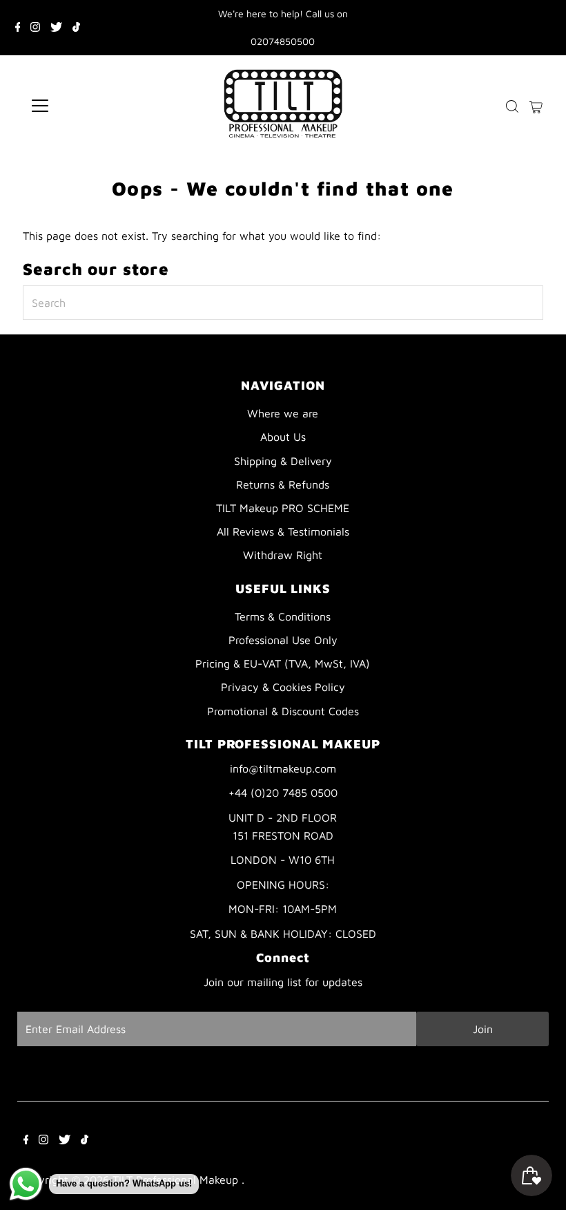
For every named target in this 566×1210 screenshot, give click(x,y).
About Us (283, 437)
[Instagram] (35, 27)
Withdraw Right (282, 555)
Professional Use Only (283, 640)
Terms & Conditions (283, 616)
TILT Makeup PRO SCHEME (282, 508)
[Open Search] (512, 106)
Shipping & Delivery (283, 461)
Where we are (282, 413)
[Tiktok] (76, 27)
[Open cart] (536, 105)
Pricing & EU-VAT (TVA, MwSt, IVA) (282, 663)
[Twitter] (56, 27)
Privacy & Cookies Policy (283, 687)
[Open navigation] (84, 105)
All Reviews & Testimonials (283, 531)
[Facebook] (18, 27)
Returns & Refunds (282, 484)
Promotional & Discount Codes (283, 711)
